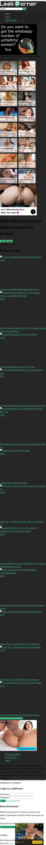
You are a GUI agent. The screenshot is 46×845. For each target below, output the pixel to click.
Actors (7, 17)
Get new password (7, 827)
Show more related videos (11, 718)
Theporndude (11, 20)
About (3, 241)
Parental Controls (12, 754)
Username (4, 794)
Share (10, 241)
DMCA (8, 761)
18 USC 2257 (11, 757)
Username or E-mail (8, 824)
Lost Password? (13, 801)
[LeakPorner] (18, 6)
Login (3, 801)
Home (7, 14)
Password (4, 797)
